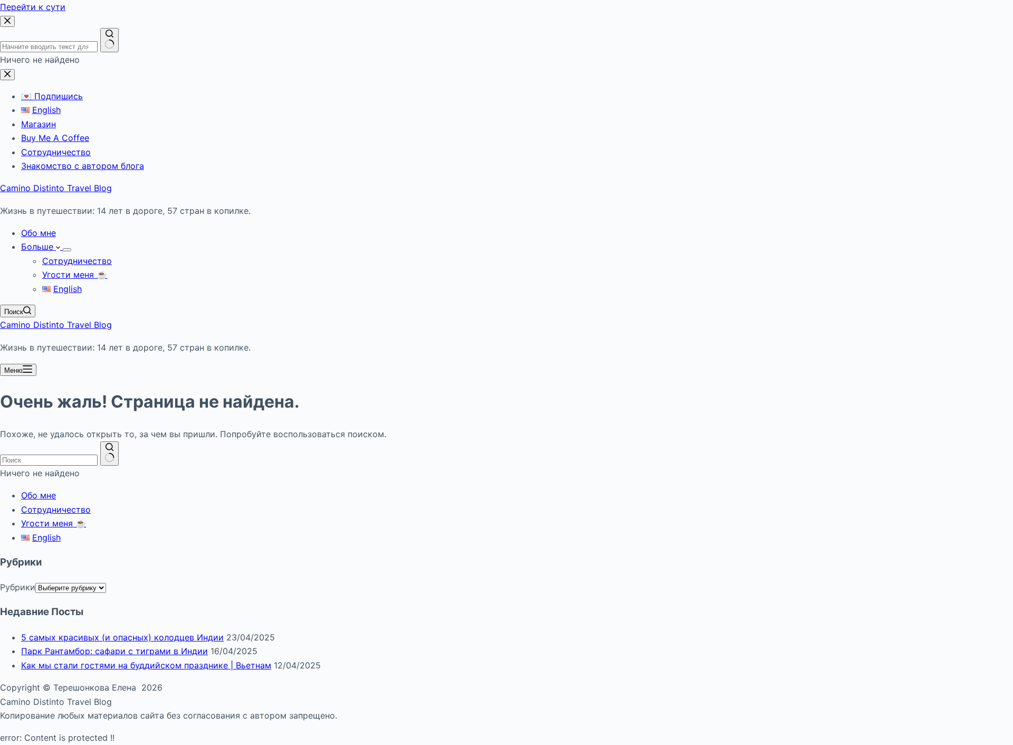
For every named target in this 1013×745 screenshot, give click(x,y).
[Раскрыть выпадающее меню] (67, 249)
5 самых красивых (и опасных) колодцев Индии (122, 637)
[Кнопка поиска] (109, 453)
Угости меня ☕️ (74, 274)
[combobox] (49, 460)
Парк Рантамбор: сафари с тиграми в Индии (114, 651)
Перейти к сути (32, 7)
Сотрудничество (77, 261)
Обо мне (38, 233)
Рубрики (17, 587)
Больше (38, 246)
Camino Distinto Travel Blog (56, 188)
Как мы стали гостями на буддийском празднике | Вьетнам (146, 665)
